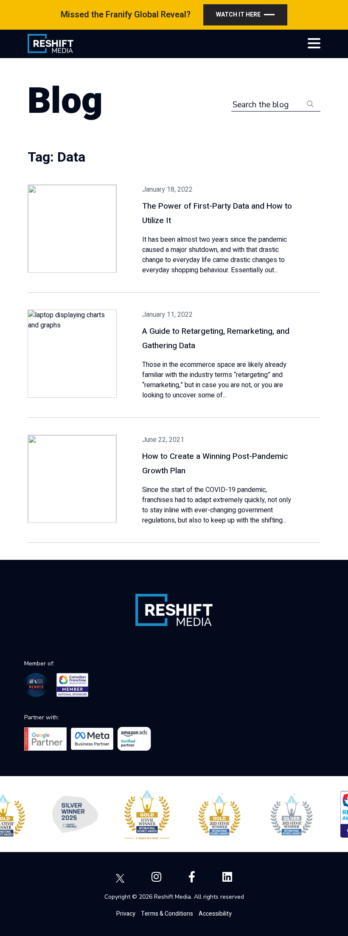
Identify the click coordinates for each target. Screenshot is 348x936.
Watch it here (238, 14)
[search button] (310, 103)
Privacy (125, 913)
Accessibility (215, 913)
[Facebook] (191, 877)
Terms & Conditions (167, 913)
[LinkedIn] (227, 877)
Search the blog (261, 104)
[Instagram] (156, 877)
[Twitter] (120, 877)
